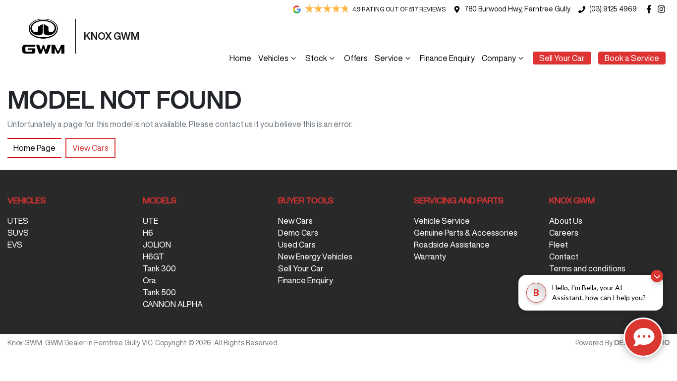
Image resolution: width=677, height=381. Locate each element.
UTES (17, 221)
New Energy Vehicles (315, 256)
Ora (149, 280)
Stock (316, 58)
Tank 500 (159, 292)
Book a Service (632, 58)
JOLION (157, 245)
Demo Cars (298, 233)
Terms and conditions (587, 268)
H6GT (153, 256)
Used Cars (297, 245)
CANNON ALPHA (173, 304)
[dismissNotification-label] (657, 276)
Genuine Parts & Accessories (465, 233)
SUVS (18, 233)
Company (499, 58)
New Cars (295, 221)
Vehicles (273, 58)
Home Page (34, 148)
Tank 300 (159, 268)
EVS (14, 245)
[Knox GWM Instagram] (663, 9)
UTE (150, 221)
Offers (356, 58)
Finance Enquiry (447, 58)
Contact (563, 256)
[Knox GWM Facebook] (651, 9)
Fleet (558, 245)
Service (389, 58)
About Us (565, 221)
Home (240, 58)
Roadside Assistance (452, 245)
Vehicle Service (442, 221)
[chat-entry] (643, 337)
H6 (148, 233)
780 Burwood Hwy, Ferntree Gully (517, 8)
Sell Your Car (562, 58)
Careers (563, 233)
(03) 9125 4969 (613, 8)
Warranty (430, 256)
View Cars (90, 148)
